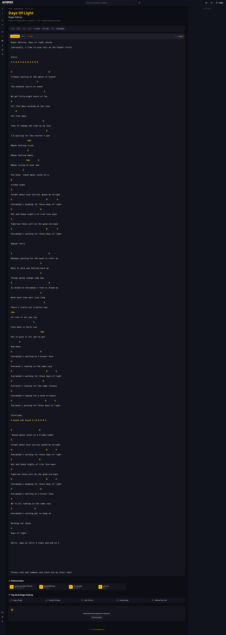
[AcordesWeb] (10, 2)
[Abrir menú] (206, 3)
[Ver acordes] (2, 50)
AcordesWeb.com (99, 629)
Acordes (16, 36)
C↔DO (46, 28)
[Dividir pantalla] (2, 54)
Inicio (10, 9)
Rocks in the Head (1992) (17, 20)
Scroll (37, 28)
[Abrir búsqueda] (211, 3)
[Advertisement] (207, 45)
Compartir (61, 28)
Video (31, 36)
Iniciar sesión (97, 617)
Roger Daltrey (18, 9)
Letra (23, 36)
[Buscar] (139, 3)
